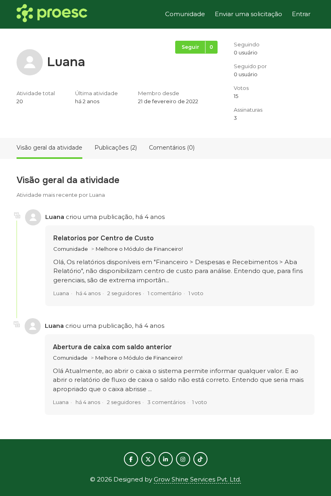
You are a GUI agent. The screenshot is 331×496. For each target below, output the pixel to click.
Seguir (190, 47)
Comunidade (185, 14)
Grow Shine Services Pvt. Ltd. (197, 479)
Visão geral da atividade (49, 147)
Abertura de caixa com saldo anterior (112, 347)
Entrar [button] (301, 14)
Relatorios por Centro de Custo (103, 238)
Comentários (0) (172, 147)
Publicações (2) (115, 147)
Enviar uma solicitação (248, 14)
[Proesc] (52, 14)
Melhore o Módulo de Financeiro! (139, 249)
